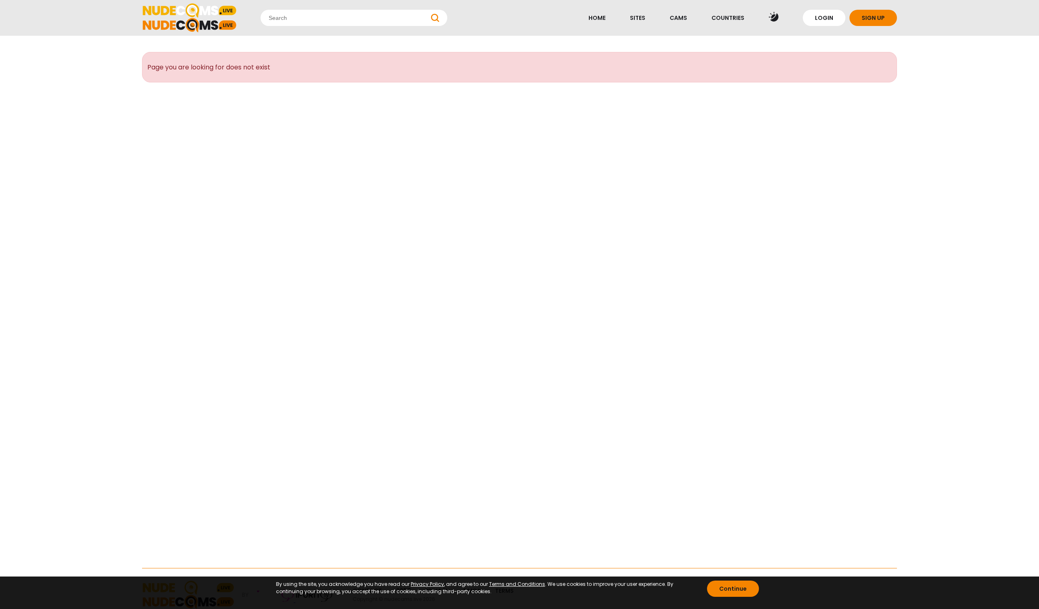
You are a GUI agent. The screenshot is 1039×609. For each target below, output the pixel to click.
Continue (733, 589)
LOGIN (824, 18)
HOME (597, 18)
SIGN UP (873, 18)
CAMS (678, 18)
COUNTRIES (727, 18)
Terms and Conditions (517, 584)
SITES (637, 18)
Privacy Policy (427, 584)
